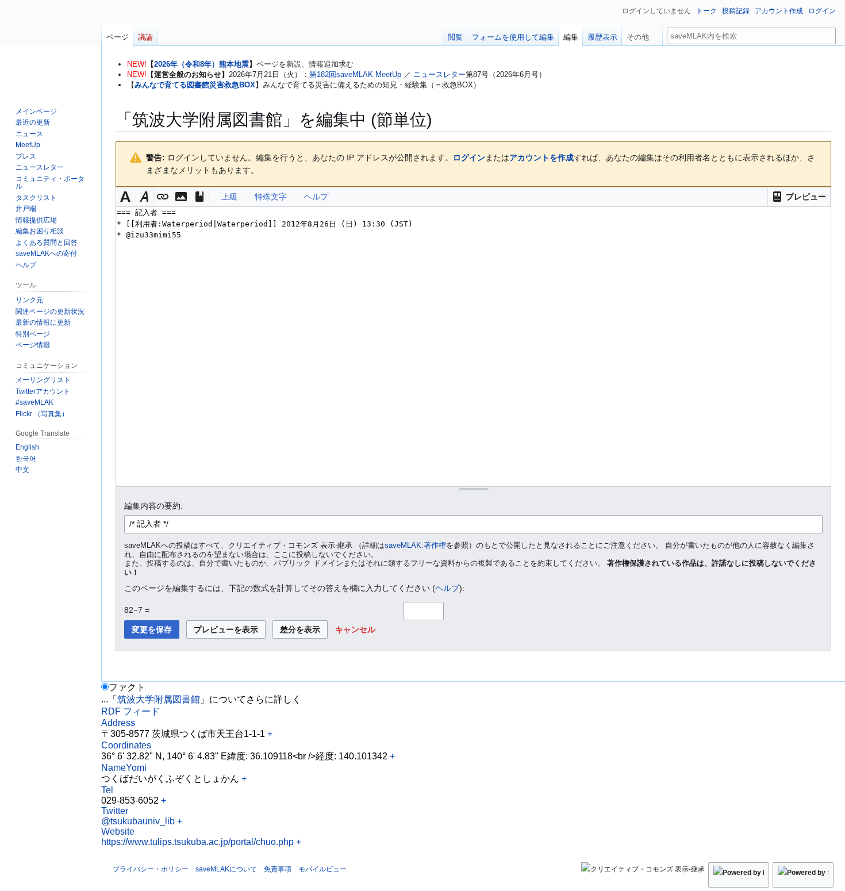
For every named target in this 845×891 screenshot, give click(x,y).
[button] (799, 196)
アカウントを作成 (541, 157)
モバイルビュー (322, 869)
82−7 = (136, 610)
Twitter (114, 811)
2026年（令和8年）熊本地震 (201, 64)
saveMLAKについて (226, 869)
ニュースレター (439, 74)
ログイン (469, 157)
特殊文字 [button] (271, 196)
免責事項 (277, 869)
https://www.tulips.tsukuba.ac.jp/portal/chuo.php (197, 842)
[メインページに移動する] (51, 46)
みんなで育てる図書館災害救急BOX (195, 84)
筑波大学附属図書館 (158, 699)
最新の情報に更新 (43, 322)
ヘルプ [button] (316, 196)
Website (118, 831)
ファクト (127, 687)
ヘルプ (447, 588)
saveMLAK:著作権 (415, 545)
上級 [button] (229, 196)
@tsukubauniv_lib (138, 821)
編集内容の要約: (153, 505)
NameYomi (124, 768)
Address (118, 723)
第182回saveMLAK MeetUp (355, 74)
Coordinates (126, 745)
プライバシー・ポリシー (151, 869)
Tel (107, 790)
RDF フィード (130, 711)
